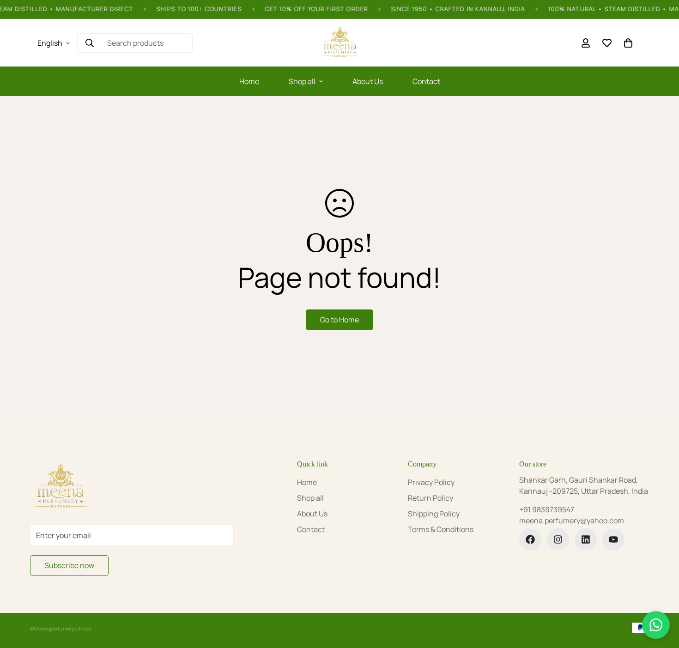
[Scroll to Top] (661, 597)
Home (249, 81)
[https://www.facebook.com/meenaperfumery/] (530, 539)
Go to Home (339, 320)
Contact (426, 81)
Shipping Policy (434, 514)
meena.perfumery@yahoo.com (571, 520)
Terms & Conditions (440, 529)
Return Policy (430, 498)
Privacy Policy (431, 482)
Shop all (302, 81)
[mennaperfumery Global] (339, 43)
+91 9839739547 (546, 509)
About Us (367, 81)
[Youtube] (613, 539)
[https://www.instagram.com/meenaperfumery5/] (558, 539)
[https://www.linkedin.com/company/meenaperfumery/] (586, 539)
